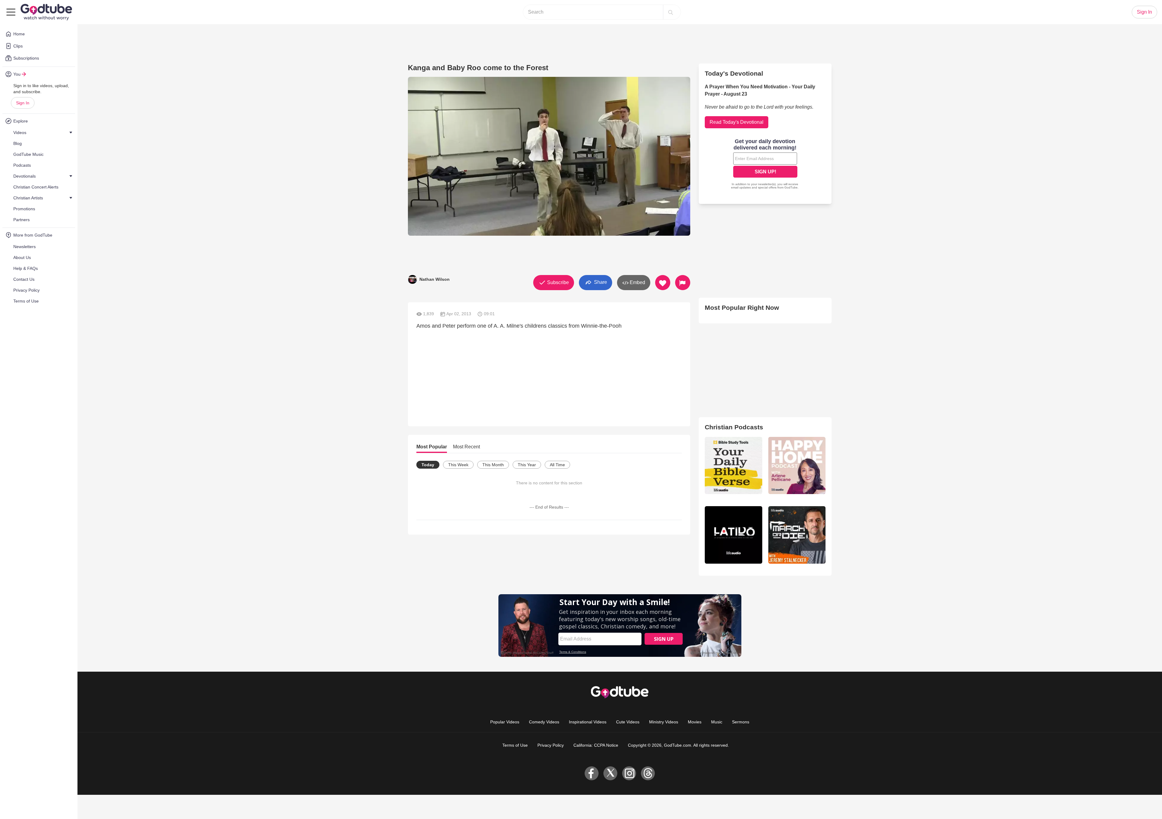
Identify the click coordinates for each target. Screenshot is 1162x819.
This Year (527, 464)
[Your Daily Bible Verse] (733, 465)
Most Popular (431, 446)
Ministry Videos (663, 721)
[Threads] (648, 773)
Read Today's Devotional (736, 122)
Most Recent (466, 446)
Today (428, 464)
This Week (458, 464)
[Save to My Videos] (662, 282)
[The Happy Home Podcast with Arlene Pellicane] (797, 465)
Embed (637, 282)
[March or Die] (797, 534)
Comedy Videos (544, 721)
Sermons (740, 721)
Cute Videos (627, 721)
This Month (493, 464)
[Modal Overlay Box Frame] (765, 164)
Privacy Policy (550, 745)
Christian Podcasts (734, 427)
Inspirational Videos (587, 721)
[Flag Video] (682, 282)
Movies (694, 721)
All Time (557, 464)
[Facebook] (592, 773)
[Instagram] (629, 773)
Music (716, 721)
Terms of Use (515, 745)
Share (600, 282)
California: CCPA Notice (595, 745)
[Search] (670, 12)
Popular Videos (504, 721)
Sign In (22, 102)
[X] (610, 773)
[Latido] (733, 534)
